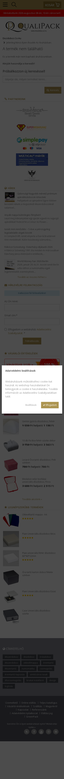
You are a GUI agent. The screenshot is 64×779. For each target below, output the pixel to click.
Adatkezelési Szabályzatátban (40, 392)
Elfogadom (51, 404)
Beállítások (30, 404)
